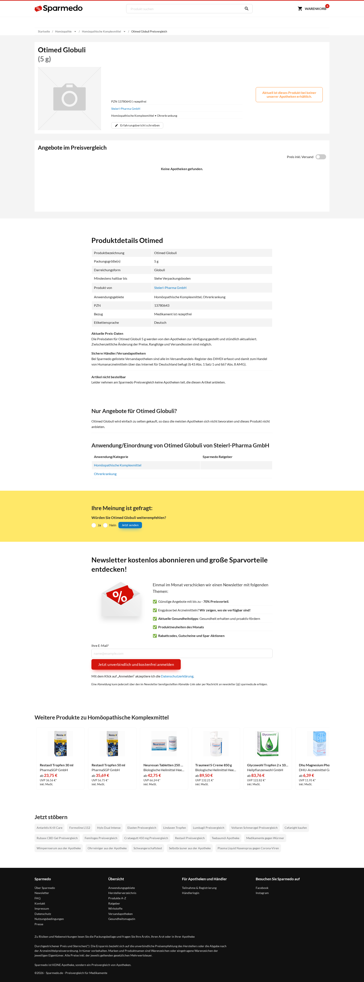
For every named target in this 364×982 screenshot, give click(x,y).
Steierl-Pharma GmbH (125, 108)
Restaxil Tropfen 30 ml (56, 765)
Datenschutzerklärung (177, 676)
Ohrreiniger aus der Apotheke (107, 848)
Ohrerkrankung (105, 474)
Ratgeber (114, 903)
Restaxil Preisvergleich (190, 838)
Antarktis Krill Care (49, 827)
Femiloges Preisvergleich (101, 838)
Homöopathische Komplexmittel (117, 465)
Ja (99, 525)
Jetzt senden (130, 525)
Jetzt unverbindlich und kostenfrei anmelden (136, 664)
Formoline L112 (79, 827)
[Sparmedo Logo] (59, 8)
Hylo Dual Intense (108, 827)
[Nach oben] (352, 970)
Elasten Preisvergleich (141, 827)
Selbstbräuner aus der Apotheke (190, 848)
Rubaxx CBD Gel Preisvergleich (57, 838)
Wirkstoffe (115, 908)
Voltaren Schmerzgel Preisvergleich (254, 827)
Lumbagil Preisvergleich (208, 827)
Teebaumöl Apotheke (225, 838)
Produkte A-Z (117, 898)
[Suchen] (245, 8)
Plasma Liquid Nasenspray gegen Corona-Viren (248, 848)
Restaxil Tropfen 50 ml (108, 765)
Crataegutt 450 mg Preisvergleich (146, 838)
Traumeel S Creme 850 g (213, 765)
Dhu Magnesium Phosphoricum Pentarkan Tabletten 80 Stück (319, 765)
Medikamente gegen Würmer (265, 838)
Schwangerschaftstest (148, 848)
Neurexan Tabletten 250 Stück (164, 765)
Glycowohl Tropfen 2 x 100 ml (267, 765)
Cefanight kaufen (296, 827)
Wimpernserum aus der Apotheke (59, 848)
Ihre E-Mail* (100, 645)
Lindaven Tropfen (174, 827)
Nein (112, 525)
